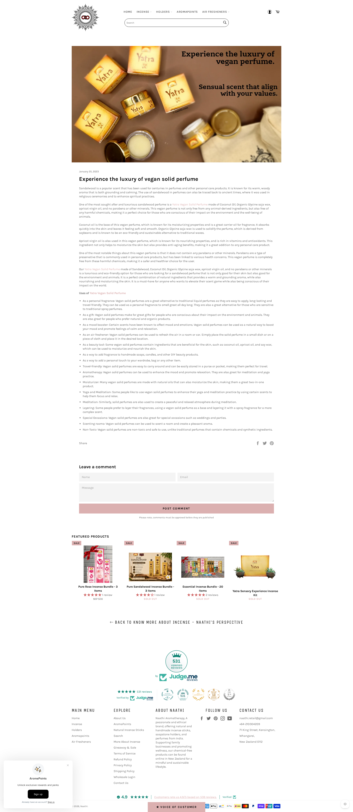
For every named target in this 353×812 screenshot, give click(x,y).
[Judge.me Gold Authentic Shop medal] (198, 694)
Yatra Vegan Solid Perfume (190, 204)
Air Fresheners (215, 11)
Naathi (84, 806)
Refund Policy (123, 759)
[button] (93, 595)
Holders (163, 11)
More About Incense (127, 741)
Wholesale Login (124, 777)
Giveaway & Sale (125, 747)
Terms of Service (125, 753)
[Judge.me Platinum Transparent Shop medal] (167, 694)
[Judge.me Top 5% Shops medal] (229, 694)
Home (128, 11)
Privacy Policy (123, 765)
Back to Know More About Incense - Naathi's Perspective (178, 622)
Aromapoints (187, 11)
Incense (143, 11)
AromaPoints (122, 724)
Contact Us (121, 783)
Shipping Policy (124, 771)
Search (118, 736)
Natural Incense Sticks (129, 730)
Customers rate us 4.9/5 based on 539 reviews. (185, 797)
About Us (120, 718)
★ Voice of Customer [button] (176, 807)
